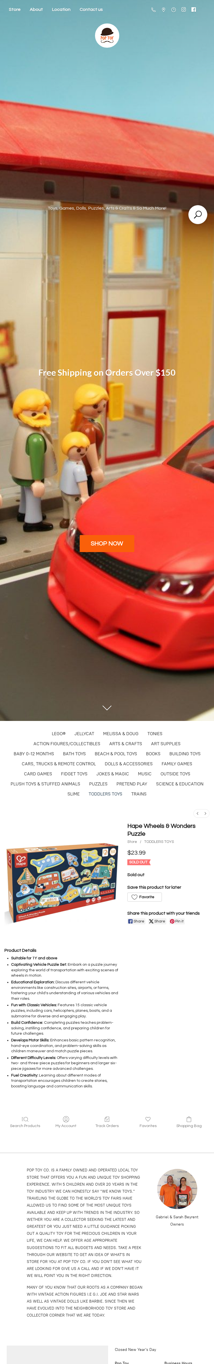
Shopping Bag (189, 1126)
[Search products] (198, 215)
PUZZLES (98, 784)
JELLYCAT (84, 733)
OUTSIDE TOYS (175, 773)
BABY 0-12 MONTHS (34, 753)
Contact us (91, 9)
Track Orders (107, 1126)
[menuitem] (197, 813)
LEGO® (58, 733)
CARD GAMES (38, 773)
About (36, 9)
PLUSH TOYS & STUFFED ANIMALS (45, 784)
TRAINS (139, 794)
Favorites (148, 1126)
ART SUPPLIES (166, 743)
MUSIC (145, 773)
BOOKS (153, 753)
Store (15, 9)
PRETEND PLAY (131, 784)
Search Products (25, 1126)
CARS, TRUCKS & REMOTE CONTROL (59, 763)
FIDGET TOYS (74, 773)
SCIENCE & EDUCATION (179, 784)
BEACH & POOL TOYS (116, 753)
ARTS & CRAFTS (125, 743)
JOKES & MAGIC (112, 773)
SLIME (73, 794)
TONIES (154, 733)
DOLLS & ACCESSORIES (129, 763)
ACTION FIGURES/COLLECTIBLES (66, 743)
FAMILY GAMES (177, 763)
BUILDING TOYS (185, 753)
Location (61, 9)
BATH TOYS (74, 753)
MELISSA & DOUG (120, 733)
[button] (144, 897)
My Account (65, 1126)
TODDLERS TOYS (105, 794)
